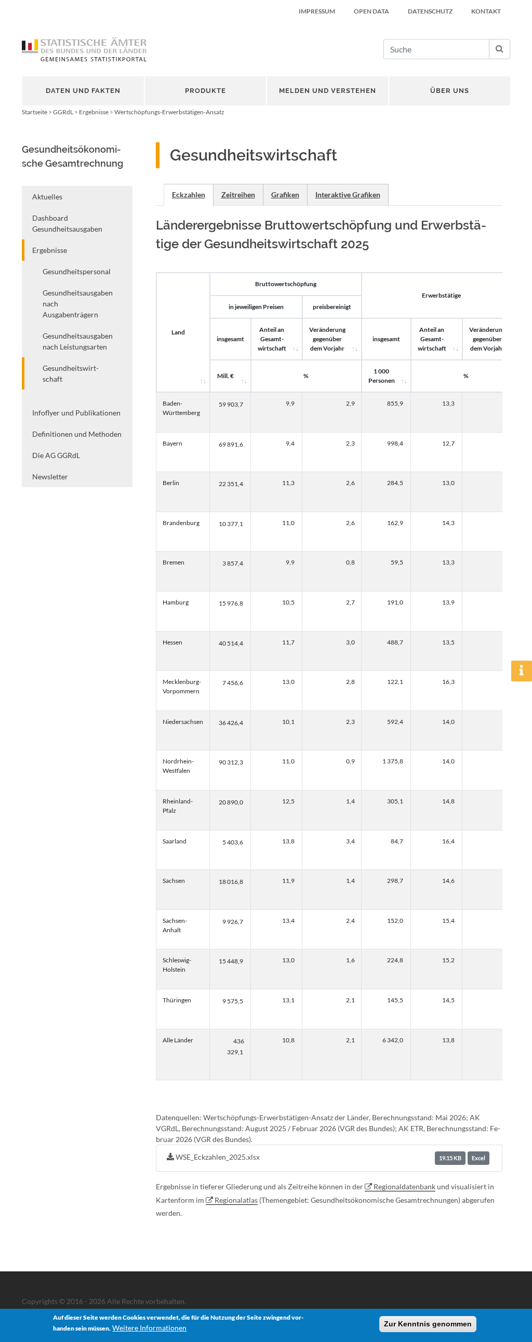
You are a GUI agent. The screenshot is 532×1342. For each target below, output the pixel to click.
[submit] (499, 49)
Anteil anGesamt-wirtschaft (272, 339)
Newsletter (50, 476)
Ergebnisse (94, 112)
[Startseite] (84, 49)
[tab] (189, 194)
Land (178, 332)
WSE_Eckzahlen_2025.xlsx (330, 1156)
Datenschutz (430, 11)
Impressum (317, 11)
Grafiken (285, 194)
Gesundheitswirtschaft (71, 373)
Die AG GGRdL (56, 455)
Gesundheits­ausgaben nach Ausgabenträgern (78, 303)
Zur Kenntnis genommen (428, 1324)
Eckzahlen (188, 194)
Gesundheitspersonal (77, 271)
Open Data (371, 11)
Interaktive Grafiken (347, 194)
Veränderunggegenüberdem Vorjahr (327, 339)
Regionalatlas (236, 1200)
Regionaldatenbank (404, 1186)
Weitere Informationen (149, 1327)
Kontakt (486, 11)
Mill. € (225, 376)
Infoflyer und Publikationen (76, 412)
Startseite (34, 112)
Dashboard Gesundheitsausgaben (67, 223)
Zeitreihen (238, 194)
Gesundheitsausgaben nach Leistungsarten (78, 341)
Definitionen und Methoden (77, 434)
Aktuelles (47, 196)
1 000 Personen (381, 375)
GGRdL (63, 112)
